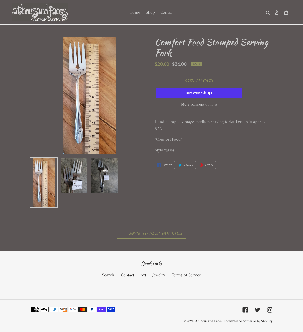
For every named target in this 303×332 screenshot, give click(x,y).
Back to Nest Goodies (155, 233)
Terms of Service (186, 275)
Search (108, 275)
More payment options (199, 104)
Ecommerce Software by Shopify (248, 321)
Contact (127, 275)
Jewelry (159, 275)
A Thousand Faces (209, 321)
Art (143, 275)
